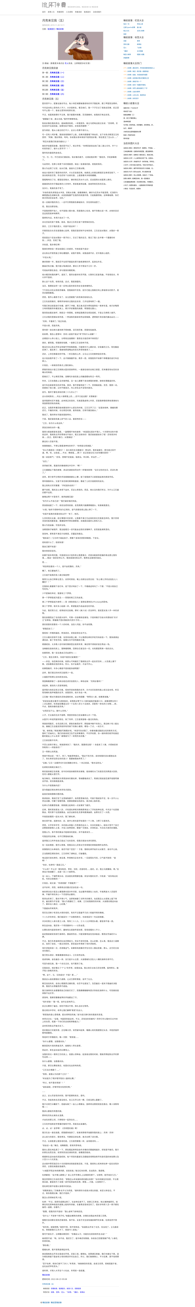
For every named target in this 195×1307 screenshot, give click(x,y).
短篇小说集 (140, 54)
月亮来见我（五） (48, 1284)
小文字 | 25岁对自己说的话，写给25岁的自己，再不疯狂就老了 (144, 165)
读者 (52, 1292)
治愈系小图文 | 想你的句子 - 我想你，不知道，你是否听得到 (143, 148)
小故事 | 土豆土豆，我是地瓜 (136, 95)
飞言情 (68, 1292)
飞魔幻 (75, 1292)
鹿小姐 (139, 27)
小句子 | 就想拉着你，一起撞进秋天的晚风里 (138, 185)
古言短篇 (140, 51)
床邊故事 (126, 58)
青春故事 (54, 1288)
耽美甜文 (87, 12)
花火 (66, 63)
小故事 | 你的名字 (133, 98)
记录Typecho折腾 (129, 27)
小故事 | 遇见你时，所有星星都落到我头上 (141, 68)
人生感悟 (69, 12)
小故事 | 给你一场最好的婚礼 (136, 85)
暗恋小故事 (127, 54)
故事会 (82, 1292)
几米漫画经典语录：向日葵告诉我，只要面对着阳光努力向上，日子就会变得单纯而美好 (152, 182)
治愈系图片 (97, 12)
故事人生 (51, 12)
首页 (44, 12)
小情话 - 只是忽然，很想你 (132, 189)
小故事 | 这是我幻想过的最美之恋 (138, 78)
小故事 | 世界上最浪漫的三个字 (137, 88)
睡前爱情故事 (56, 1302)
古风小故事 (140, 31)
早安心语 (140, 24)
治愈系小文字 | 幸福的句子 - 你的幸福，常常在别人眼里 (141, 161)
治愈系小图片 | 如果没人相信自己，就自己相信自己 (140, 155)
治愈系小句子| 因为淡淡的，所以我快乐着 (137, 172)
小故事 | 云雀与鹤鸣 (133, 92)
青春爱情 (60, 12)
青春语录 (78, 12)
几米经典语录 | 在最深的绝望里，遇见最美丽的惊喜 (140, 151)
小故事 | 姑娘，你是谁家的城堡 (137, 75)
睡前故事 (60, 29)
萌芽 (124, 34)
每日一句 (126, 24)
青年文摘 (126, 44)
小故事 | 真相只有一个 (134, 81)
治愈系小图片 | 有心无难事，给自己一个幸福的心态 (140, 175)
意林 (57, 1292)
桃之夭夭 (126, 31)
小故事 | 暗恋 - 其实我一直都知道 (138, 71)
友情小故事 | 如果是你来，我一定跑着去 (136, 178)
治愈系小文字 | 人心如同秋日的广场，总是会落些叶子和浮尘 (143, 158)
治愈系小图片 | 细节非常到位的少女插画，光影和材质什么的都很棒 (145, 168)
